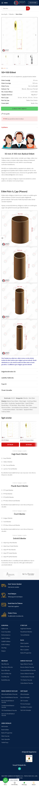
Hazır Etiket (4, 403)
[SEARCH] (28, 8)
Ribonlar (4, 661)
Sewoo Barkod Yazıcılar (27, 673)
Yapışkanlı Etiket (28, 409)
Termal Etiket (33, 407)
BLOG (22, 640)
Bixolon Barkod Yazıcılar (27, 667)
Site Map (4, 648)
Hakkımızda (4, 628)
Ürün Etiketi (19, 409)
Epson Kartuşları (25, 697)
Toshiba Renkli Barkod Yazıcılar (7, 706)
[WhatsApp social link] (19, 768)
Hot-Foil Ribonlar (6, 673)
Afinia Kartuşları (24, 694)
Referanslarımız (5, 635)
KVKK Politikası (5, 644)
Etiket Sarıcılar (5, 736)
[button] (3, 35)
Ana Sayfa (4, 14)
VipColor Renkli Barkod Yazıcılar (7, 714)
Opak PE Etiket (29, 403)
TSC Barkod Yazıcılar (26, 680)
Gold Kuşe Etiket (31, 401)
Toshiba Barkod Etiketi (8, 409)
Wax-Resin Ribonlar (7, 667)
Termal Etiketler (24, 635)
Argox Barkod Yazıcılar (26, 664)
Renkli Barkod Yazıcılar (9, 691)
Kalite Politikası (5, 638)
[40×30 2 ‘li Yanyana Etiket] (29, 430)
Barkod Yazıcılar (24, 646)
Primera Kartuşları (25, 704)
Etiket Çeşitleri (24, 643)
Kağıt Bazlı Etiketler (25, 628)
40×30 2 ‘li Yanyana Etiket (26, 440)
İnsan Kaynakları (6, 632)
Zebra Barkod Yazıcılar (26, 683)
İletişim (3, 651)
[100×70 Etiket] (10, 430)
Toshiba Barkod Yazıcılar (27, 677)
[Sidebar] (2, 238)
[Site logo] (19, 2)
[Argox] (10, 574)
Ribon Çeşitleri (24, 650)
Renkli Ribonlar (5, 680)
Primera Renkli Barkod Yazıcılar (7, 701)
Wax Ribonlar (5, 664)
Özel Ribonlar (5, 677)
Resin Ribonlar (5, 670)
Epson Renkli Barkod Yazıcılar (9, 697)
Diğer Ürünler (6, 723)
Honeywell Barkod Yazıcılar (28, 670)
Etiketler (11, 14)
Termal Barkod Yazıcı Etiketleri (19, 407)
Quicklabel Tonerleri (26, 707)
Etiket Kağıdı (22, 401)
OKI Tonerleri (24, 701)
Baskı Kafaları (5, 729)
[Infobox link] (19, 585)
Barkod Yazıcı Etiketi (12, 401)
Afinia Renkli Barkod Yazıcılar (9, 694)
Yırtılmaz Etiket (5, 411)
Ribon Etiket (21, 405)
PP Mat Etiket (13, 405)
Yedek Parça (4, 742)
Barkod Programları (25, 653)
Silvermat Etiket (6, 407)
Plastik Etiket (5, 405)
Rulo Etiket (19, 14)
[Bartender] (29, 574)
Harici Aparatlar (5, 739)
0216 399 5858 (32, 2)
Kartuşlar (23, 691)
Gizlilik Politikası (5, 641)
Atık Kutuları (4, 726)
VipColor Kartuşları (25, 710)
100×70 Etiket (5, 440)
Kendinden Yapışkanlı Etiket (16, 403)
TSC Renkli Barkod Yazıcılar (9, 710)
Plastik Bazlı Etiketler (26, 632)
